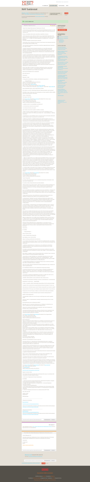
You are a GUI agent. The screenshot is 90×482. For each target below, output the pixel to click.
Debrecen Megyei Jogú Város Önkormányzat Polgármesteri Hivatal (63, 92)
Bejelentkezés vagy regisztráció (62, 1)
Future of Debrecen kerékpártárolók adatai (62, 90)
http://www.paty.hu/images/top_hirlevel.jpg (31, 370)
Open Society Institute (36, 478)
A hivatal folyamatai (62, 47)
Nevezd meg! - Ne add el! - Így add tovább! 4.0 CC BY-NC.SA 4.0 (45, 479)
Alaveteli (44, 476)
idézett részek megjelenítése (28, 445)
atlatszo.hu (26, 5)
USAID (53, 478)
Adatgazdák (61, 5)
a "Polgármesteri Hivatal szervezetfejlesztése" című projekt (63, 57)
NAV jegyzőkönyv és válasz (63, 62)
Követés (66, 13)
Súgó (67, 5)
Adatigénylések (53, 5)
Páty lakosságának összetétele (61, 81)
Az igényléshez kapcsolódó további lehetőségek (55, 14)
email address (33, 84)
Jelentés (53, 419)
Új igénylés (45, 5)
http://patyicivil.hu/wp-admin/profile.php (30, 406)
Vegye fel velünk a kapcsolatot (40, 16)
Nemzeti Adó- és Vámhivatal (62, 78)
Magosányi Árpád (25, 12)
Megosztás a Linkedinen (63, 38)
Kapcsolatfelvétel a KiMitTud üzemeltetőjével (45, 473)
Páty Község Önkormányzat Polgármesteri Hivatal (34, 14)
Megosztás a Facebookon (63, 36)
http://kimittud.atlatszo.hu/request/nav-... (35, 456)
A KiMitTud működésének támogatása (61, 41)
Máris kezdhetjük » (62, 29)
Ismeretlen (53, 25)
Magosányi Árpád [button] (27, 25)
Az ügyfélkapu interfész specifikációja (62, 67)
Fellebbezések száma (62, 85)
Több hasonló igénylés (61, 95)
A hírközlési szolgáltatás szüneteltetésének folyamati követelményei (62, 76)
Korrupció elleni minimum (63, 71)
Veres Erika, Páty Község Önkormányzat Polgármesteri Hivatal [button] (36, 432)
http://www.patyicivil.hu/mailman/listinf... (31, 403)
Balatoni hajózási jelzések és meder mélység (62, 52)
